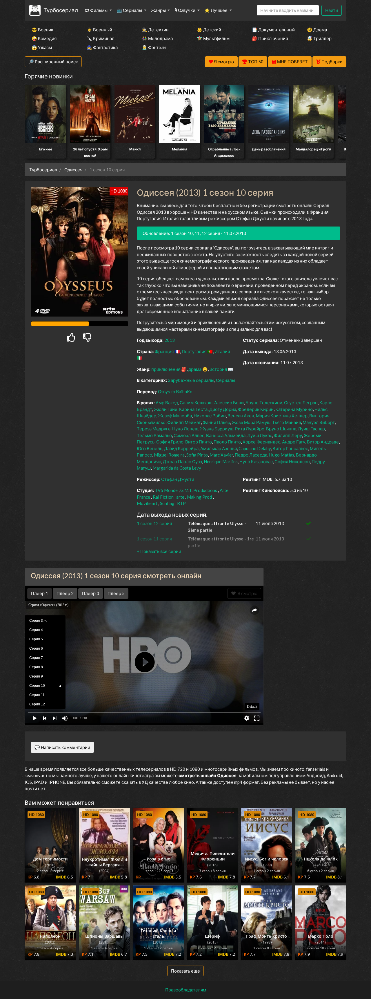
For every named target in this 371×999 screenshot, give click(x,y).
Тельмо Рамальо (154, 435)
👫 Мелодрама (157, 38)
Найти (331, 10)
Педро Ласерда (251, 454)
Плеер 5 (116, 593)
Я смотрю (246, 593)
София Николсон (292, 461)
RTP (181, 503)
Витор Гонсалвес (290, 448)
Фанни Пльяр (216, 422)
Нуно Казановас (256, 461)
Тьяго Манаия (286, 422)
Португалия (194, 351)
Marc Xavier (221, 454)
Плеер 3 (90, 593)
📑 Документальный (271, 29)
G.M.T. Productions (198, 490)
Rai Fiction (163, 496)
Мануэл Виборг (319, 422)
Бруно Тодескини (263, 402)
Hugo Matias (281, 454)
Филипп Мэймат (184, 422)
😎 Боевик (42, 29)
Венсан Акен (241, 415)
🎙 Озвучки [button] (185, 10)
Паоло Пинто (227, 441)
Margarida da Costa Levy (176, 467)
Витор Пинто (198, 441)
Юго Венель (149, 448)
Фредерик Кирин (256, 409)
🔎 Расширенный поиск (53, 61)
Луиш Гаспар (311, 428)
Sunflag (167, 503)
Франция (164, 351)
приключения (165, 369)
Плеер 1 (39, 593)
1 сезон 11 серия (154, 538)
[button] (159, 551)
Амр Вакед (167, 402)
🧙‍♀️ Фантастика (102, 47)
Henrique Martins (221, 461)
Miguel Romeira (169, 454)
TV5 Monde (166, 490)
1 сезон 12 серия (154, 523)
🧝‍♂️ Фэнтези (154, 47)
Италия (222, 351)
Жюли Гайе (165, 409)
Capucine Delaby (255, 448)
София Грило (169, 441)
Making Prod (199, 496)
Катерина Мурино (294, 409)
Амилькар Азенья (218, 448)
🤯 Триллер (319, 38)
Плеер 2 (65, 593)
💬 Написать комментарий (62, 747)
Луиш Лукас (259, 435)
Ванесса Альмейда (225, 435)
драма (194, 369)
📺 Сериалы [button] (130, 10)
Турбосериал (60, 10)
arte (180, 496)
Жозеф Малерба (175, 415)
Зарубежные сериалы (191, 380)
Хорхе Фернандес (261, 441)
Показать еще (185, 970)
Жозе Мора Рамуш (251, 422)
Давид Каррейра (181, 448)
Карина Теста (193, 409)
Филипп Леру (288, 435)
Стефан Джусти (177, 479)
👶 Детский (209, 29)
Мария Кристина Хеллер (282, 415)
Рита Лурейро (249, 428)
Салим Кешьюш (196, 402)
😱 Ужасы (42, 47)
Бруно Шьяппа (281, 428)
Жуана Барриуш (216, 428)
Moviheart (147, 503)
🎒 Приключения (270, 38)
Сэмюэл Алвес (189, 435)
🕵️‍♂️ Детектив (155, 29)
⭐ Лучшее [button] (216, 10)
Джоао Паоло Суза (182, 461)
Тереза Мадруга (153, 428)
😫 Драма (317, 29)
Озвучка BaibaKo (175, 391)
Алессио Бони (229, 402)
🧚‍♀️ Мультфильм (213, 38)
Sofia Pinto (197, 454)
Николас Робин (210, 415)
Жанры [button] (159, 10)
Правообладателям (185, 989)
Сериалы (225, 380)
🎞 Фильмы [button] (96, 10)
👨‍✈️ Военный (99, 29)
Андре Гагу (293, 441)
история (218, 369)
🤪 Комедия (44, 38)
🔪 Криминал (100, 38)
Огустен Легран (301, 402)
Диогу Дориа (222, 409)
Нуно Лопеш (185, 428)
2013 (169, 340)
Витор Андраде (323, 441)
